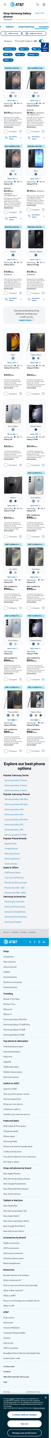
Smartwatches (10, 977)
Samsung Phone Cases (15, 906)
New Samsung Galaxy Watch (16, 1221)
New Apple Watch (11, 1216)
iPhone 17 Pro (9, 1004)
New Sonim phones (12, 1194)
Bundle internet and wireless (16, 1275)
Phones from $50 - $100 (15, 892)
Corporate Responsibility (14, 1332)
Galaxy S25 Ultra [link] (33, 368)
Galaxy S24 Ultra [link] (33, 725)
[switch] (38, 41)
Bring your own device (13, 1104)
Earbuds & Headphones (15, 911)
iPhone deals (9, 1136)
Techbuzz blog (8, 1366)
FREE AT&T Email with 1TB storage (16, 1377)
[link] (13, 68)
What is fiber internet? (13, 1290)
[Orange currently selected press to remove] (37, 54)
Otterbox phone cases (13, 1258)
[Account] (44, 4)
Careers (6, 1338)
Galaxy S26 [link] (8, 106)
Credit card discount (12, 1151)
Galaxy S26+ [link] (8, 184)
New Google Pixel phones (14, 1183)
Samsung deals (10, 1141)
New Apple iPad (10, 1205)
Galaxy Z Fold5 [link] (32, 439)
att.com (6, 932)
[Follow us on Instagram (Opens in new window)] (39, 942)
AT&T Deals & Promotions (14, 1126)
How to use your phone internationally (20, 1285)
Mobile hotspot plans (12, 1072)
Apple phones (11, 843)
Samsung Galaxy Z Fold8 (14, 1029)
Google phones (11, 848)
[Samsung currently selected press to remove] (14, 49)
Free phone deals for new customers (19, 1156)
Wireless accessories (12, 982)
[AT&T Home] (17, 4)
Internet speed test (12, 1099)
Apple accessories (11, 1243)
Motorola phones (12, 853)
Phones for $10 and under (16, 882)
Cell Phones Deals (12, 872)
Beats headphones (11, 1263)
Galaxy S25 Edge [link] (33, 265)
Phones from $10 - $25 (14, 887)
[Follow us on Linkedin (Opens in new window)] (43, 942)
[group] (24, 951)
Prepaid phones (10, 987)
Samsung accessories (13, 1253)
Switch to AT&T (10, 1088)
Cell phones (8, 956)
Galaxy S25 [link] (8, 439)
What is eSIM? (9, 1295)
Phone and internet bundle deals (17, 1146)
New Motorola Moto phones (15, 1188)
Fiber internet (9, 961)
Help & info (8, 1343)
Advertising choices (33, 1392)
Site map (6, 1392)
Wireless (15, 932)
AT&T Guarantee (10, 1348)
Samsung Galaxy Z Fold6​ (15, 834)
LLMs (5, 1382)
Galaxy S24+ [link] (8, 582)
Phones (23, 932)
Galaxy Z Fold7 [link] (9, 511)
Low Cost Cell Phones (14, 877)
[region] (13, 103)
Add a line (7, 1056)
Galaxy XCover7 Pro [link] (11, 368)
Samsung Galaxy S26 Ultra (16, 799)
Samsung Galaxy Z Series (16, 785)
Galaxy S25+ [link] (31, 511)
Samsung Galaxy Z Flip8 (14, 1034)
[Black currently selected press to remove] (27, 49)
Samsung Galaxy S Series (16, 780)
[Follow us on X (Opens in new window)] (30, 942)
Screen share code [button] (11, 1358)
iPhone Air (7, 1009)
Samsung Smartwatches (16, 916)
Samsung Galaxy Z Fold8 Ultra (16, 1024)
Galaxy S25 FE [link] (9, 265)
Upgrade (7, 1061)
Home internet (10, 966)
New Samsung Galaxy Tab (15, 1210)
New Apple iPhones (12, 1173)
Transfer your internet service (16, 1114)
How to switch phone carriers (16, 1094)
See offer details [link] (8, 127)
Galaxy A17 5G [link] (32, 184)
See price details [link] (8, 387)
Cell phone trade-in (12, 1109)
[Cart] (37, 4)
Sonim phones (11, 863)
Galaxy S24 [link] (31, 582)
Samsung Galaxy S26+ (14, 809)
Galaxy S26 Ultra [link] (33, 106)
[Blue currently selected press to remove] (39, 49)
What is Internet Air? (12, 1280)
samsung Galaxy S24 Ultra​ (16, 819)
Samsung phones (12, 858)
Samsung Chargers (13, 921)
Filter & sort (13, 33)
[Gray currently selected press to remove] (23, 54)
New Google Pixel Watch (14, 1226)
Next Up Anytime (11, 1077)
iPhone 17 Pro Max (11, 999)
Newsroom (8, 1322)
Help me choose (36, 33)
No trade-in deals (11, 1161)
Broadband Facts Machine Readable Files (21, 1353)
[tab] (9, 26)
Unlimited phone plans (13, 1046)
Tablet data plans (11, 1066)
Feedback (7, 1372)
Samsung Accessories (14, 901)
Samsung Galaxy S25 (14, 824)
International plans (11, 1051)
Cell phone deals (10, 1131)
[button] (40, 16)
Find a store (8, 1317)
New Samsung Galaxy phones (16, 1178)
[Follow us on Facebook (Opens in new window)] (34, 942)
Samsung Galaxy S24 (14, 829)
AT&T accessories (11, 1248)
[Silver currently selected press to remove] (11, 60)
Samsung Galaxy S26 (14, 814)
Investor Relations (11, 1327)
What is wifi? (8, 1305)
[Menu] (5, 4)
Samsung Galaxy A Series (16, 790)
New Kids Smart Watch (13, 1231)
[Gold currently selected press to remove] (11, 54)
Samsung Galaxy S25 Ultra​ (16, 804)
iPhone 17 (7, 1014)
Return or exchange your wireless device (21, 1300)
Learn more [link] (25, 320)
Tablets (6, 971)
